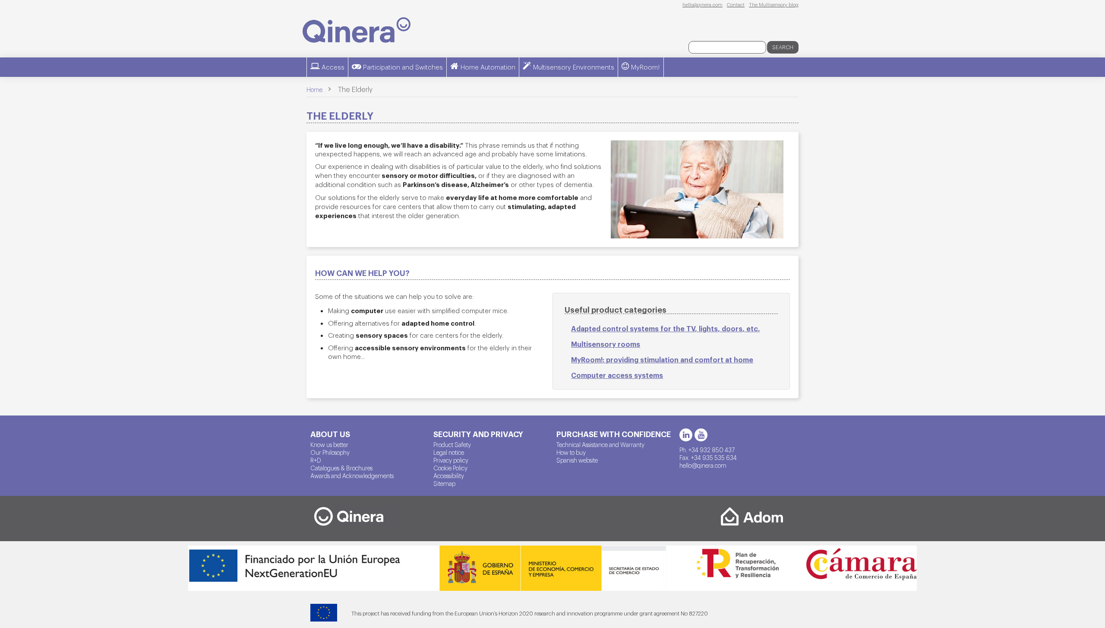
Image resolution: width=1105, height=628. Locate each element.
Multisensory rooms (605, 344)
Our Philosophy (330, 452)
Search (782, 47)
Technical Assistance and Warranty (600, 444)
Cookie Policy (450, 468)
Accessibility (448, 475)
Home (314, 89)
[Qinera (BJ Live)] (356, 30)
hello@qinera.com (702, 4)
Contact (736, 4)
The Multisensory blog (774, 4)
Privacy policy (450, 460)
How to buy (571, 452)
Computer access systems (617, 375)
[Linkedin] (685, 434)
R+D (315, 460)
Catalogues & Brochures (341, 468)
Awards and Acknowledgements (352, 475)
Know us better (329, 444)
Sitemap (444, 483)
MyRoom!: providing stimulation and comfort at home (662, 359)
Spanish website (577, 460)
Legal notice (448, 452)
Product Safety (452, 444)
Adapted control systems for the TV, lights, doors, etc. (665, 328)
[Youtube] (701, 434)
